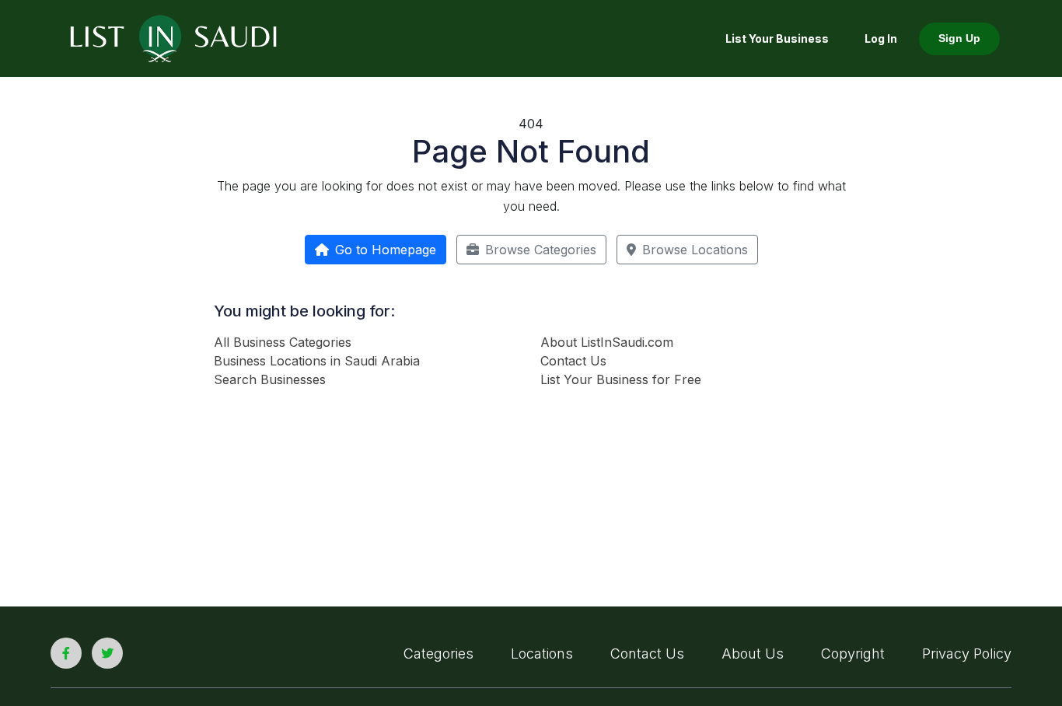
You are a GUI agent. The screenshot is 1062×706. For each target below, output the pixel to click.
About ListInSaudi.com (606, 342)
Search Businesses (270, 379)
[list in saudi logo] (173, 37)
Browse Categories (540, 249)
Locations (542, 653)
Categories (438, 653)
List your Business (777, 38)
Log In (881, 38)
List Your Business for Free (620, 379)
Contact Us (573, 361)
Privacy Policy (966, 653)
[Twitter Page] (107, 653)
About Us (752, 653)
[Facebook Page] (66, 653)
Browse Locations (695, 249)
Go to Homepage (385, 249)
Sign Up (959, 38)
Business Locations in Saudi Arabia (317, 361)
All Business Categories (282, 342)
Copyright (853, 653)
